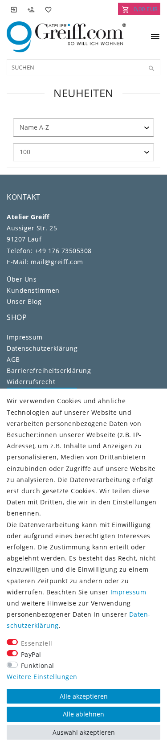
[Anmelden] (14, 9)
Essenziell (37, 643)
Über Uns (22, 279)
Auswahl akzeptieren (84, 732)
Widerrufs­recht (31, 381)
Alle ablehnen (83, 714)
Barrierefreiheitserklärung (49, 370)
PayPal (31, 654)
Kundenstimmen (33, 290)
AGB (13, 359)
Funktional (37, 665)
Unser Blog (24, 301)
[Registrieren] (31, 9)
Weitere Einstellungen (42, 676)
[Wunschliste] (47, 9)
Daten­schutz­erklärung (42, 348)
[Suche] (151, 69)
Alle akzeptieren (84, 696)
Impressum (25, 337)
